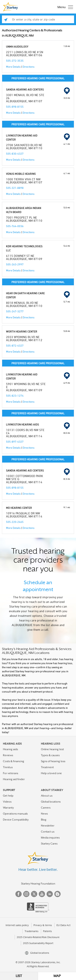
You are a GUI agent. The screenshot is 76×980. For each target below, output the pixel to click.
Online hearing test (52, 749)
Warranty (8, 807)
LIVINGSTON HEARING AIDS (22, 424)
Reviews (8, 755)
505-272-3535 (15, 60)
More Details (13, 66)
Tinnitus (8, 767)
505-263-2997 (15, 264)
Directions (28, 66)
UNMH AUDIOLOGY (17, 46)
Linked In (50, 894)
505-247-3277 (15, 311)
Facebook (18, 894)
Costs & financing (13, 761)
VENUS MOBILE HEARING (21, 173)
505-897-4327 (15, 441)
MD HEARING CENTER (19, 507)
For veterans (10, 773)
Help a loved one (51, 773)
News (44, 813)
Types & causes (50, 755)
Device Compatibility (16, 819)
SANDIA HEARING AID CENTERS (25, 89)
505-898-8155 (15, 106)
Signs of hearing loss (53, 761)
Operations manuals (15, 813)
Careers (45, 807)
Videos (7, 801)
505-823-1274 (15, 395)
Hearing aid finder (14, 779)
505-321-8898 (15, 187)
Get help (8, 795)
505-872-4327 (15, 345)
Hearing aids (10, 749)
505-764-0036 (15, 226)
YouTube (42, 894)
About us (46, 795)
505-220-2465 (15, 521)
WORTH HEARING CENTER (21, 331)
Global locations (51, 801)
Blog (43, 819)
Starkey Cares (49, 843)
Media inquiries (50, 837)
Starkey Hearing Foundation (38, 883)
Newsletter (47, 825)
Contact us (47, 831)
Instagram (26, 894)
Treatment (47, 767)
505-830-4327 (15, 153)
